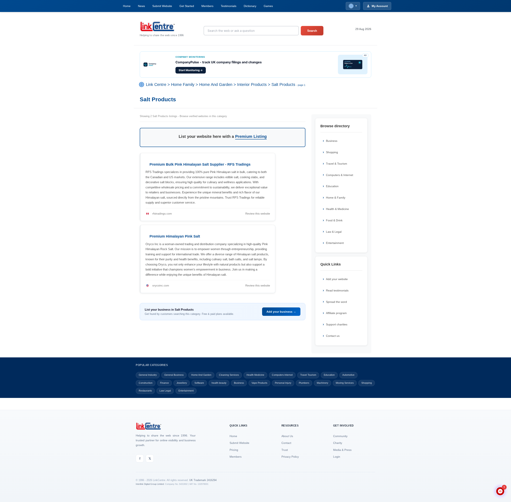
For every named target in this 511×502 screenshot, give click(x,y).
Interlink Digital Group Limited (150, 484)
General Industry (148, 375)
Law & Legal (334, 231)
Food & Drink (334, 220)
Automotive (348, 375)
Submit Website (162, 6)
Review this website (257, 213)
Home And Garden (215, 85)
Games (268, 6)
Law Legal (165, 390)
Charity (337, 442)
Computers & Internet (339, 175)
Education (332, 186)
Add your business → (281, 311)
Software (199, 383)
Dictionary (250, 6)
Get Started (186, 6)
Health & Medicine (337, 209)
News (141, 6)
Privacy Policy (290, 456)
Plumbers (304, 383)
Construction (146, 383)
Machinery (322, 383)
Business (331, 140)
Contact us (333, 335)
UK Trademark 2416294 (203, 480)
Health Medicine (255, 375)
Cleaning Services (229, 375)
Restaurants (145, 390)
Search (312, 30)
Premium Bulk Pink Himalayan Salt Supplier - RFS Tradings (200, 164)
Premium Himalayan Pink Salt (175, 236)
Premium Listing (251, 136)
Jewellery (181, 383)
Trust (284, 449)
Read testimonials (337, 290)
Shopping (332, 152)
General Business (174, 375)
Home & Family (335, 197)
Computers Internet (282, 375)
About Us (287, 436)
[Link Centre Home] (162, 26)
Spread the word (336, 301)
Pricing (234, 449)
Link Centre (156, 85)
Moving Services (345, 383)
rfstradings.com (162, 213)
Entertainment (335, 243)
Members (207, 6)
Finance (164, 383)
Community (340, 436)
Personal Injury (283, 383)
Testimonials (228, 6)
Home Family (182, 85)
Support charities (336, 324)
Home (127, 6)
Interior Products (252, 85)
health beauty (219, 383)
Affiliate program (336, 313)
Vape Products (259, 383)
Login (336, 456)
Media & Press (342, 449)
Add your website (337, 279)
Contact (286, 442)
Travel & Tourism (336, 163)
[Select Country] (142, 85)
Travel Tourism (308, 375)
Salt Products (283, 85)
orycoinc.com (160, 285)
